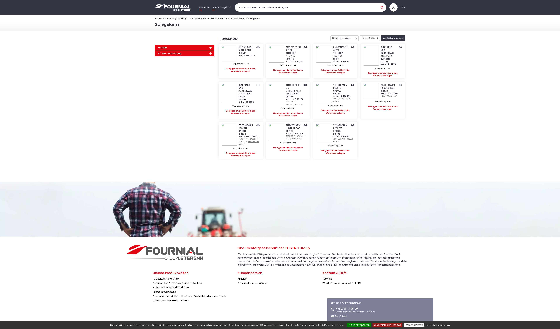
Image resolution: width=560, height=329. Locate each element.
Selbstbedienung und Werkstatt (171, 287)
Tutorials (327, 278)
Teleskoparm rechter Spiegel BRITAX (340, 89)
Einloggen (230, 68)
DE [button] (401, 7)
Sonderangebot (221, 7)
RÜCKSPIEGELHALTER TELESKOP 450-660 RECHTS (293, 53)
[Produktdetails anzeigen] (258, 47)
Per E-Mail (341, 316)
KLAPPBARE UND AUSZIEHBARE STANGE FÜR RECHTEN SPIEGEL (387, 54)
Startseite (159, 18)
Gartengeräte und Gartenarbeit (171, 300)
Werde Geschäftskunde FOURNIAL (341, 283)
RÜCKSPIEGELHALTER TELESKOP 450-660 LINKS (340, 53)
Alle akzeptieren (360, 325)
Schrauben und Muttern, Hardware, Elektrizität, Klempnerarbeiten (190, 296)
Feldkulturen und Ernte (166, 278)
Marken (162, 47)
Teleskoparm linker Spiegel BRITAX (388, 88)
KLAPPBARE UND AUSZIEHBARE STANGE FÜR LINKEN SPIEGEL (245, 92)
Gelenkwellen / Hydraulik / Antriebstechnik (177, 283)
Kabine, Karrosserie (235, 18)
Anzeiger (243, 278)
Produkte (204, 7)
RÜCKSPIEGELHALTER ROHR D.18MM (246, 50)
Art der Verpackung (169, 53)
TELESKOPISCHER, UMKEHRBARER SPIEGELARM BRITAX (293, 91)
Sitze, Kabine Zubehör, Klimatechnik (206, 18)
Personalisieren (414, 325)
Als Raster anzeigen (393, 38)
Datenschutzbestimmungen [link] (438, 325)
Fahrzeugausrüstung (177, 18)
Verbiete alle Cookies (388, 325)
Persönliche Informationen (253, 283)
